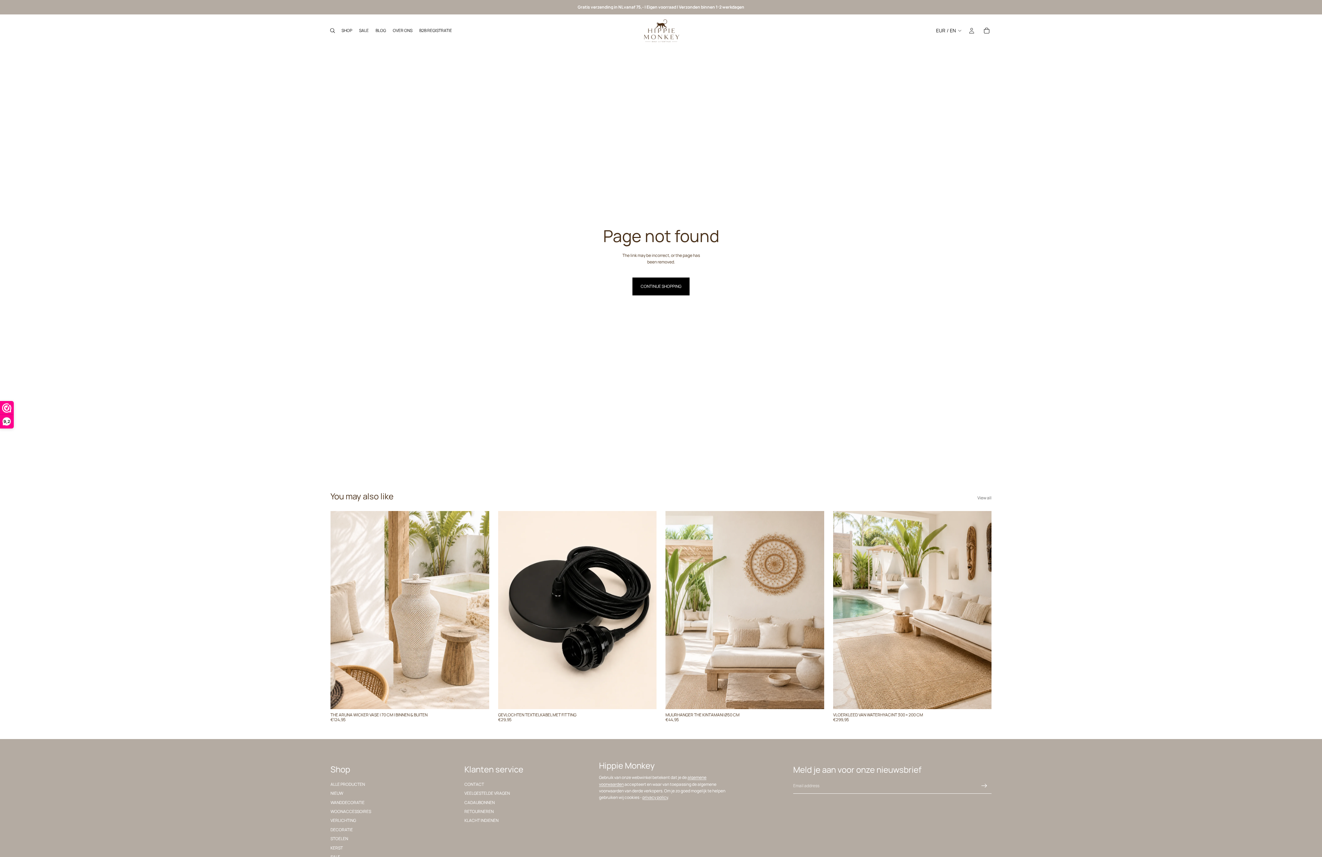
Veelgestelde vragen (487, 793)
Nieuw (336, 793)
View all (984, 498)
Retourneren (479, 811)
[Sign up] (984, 786)
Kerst (336, 847)
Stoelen (339, 839)
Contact (474, 784)
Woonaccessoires (350, 811)
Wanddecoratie (347, 802)
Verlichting (343, 820)
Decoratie (341, 829)
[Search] (332, 30)
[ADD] (478, 698)
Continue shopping (661, 286)
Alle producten (347, 784)
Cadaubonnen (479, 802)
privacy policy (655, 797)
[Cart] (986, 30)
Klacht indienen (481, 820)
